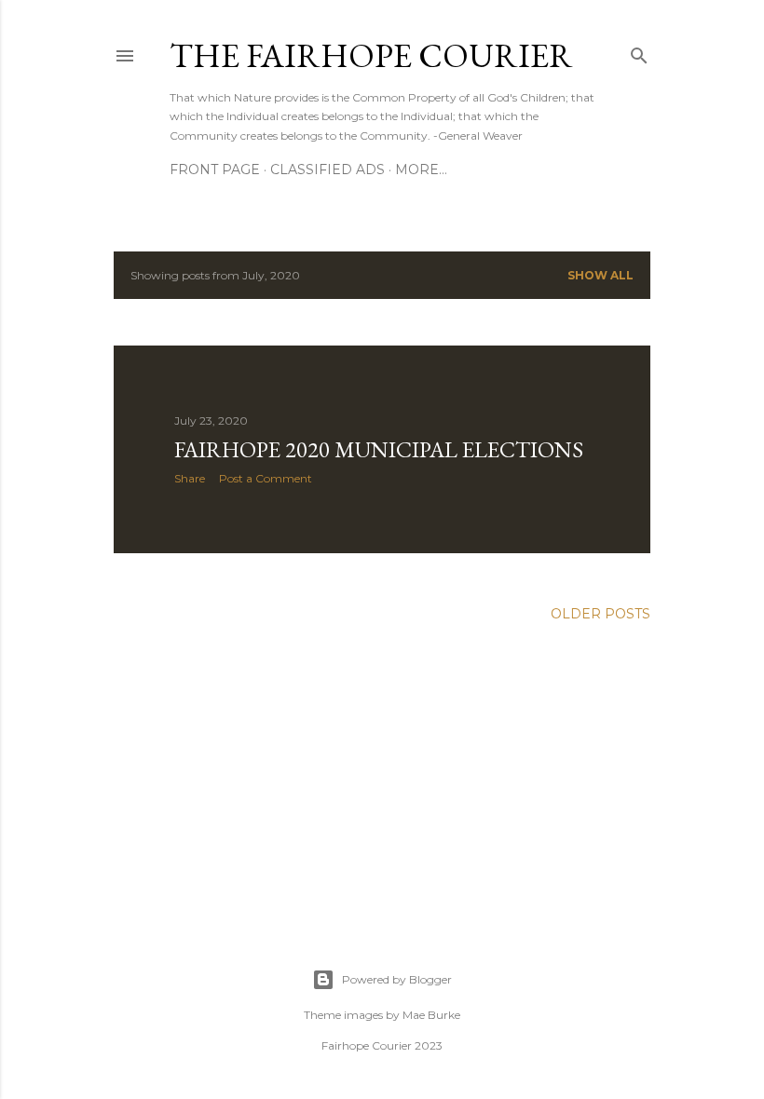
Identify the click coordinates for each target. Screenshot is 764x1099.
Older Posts (600, 613)
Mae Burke (431, 1015)
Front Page (215, 169)
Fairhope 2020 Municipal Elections (378, 449)
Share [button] (189, 478)
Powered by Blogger (397, 979)
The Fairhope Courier (371, 55)
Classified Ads (327, 169)
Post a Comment (265, 478)
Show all (600, 275)
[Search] (639, 52)
